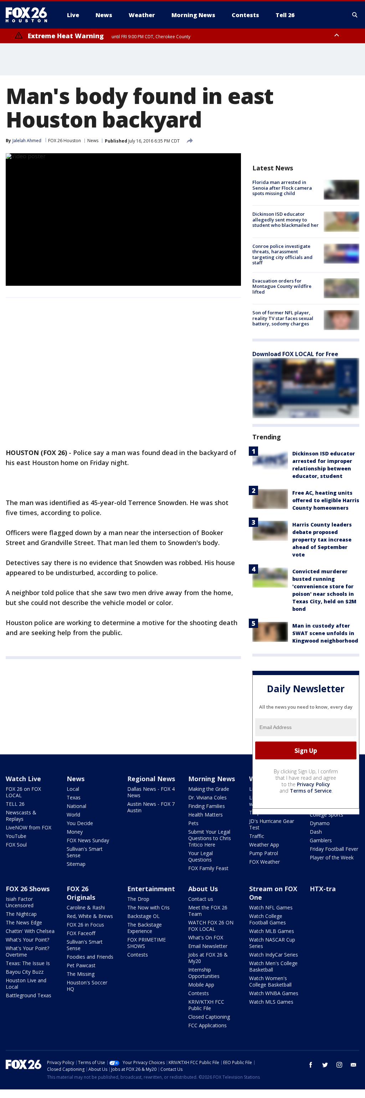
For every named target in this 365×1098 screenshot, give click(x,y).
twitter (325, 1064)
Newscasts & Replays (21, 815)
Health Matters (205, 814)
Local (73, 788)
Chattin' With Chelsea (30, 931)
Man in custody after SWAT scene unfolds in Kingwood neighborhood (325, 633)
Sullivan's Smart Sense (85, 852)
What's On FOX (205, 937)
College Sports (326, 814)
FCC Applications (207, 1025)
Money (75, 831)
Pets (193, 823)
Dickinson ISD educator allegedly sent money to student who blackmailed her (285, 219)
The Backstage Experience (144, 927)
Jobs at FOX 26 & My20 (208, 957)
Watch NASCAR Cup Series (272, 942)
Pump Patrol (263, 853)
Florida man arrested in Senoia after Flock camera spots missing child (282, 187)
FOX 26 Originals (81, 893)
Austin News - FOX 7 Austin (151, 807)
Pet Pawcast (81, 965)
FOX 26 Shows (28, 888)
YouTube (16, 836)
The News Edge (24, 922)
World (73, 814)
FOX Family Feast (208, 868)
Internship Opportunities (204, 972)
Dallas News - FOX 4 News (151, 792)
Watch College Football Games (267, 919)
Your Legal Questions (200, 856)
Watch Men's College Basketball (273, 966)
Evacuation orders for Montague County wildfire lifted (282, 286)
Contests (137, 954)
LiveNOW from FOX (28, 827)
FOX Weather (264, 861)
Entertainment (151, 888)
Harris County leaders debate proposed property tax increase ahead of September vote (322, 539)
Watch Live (23, 778)
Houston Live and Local (26, 983)
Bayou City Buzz (24, 971)
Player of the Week (332, 857)
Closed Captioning (209, 1016)
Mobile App (201, 984)
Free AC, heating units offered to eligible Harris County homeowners (325, 500)
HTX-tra (323, 888)
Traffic (256, 836)
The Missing (80, 973)
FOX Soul (16, 844)
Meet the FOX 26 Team (207, 910)
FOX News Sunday (88, 840)
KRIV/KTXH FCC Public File (206, 1005)
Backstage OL (143, 916)
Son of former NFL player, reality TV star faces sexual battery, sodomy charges (282, 318)
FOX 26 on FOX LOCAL (23, 792)
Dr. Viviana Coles (207, 797)
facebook (311, 1064)
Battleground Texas (28, 995)
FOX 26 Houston (64, 141)
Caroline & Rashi (86, 907)
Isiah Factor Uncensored (20, 902)
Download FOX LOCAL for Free (295, 354)
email (353, 1064)
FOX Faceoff (81, 933)
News (92, 141)
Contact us (200, 898)
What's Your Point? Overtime (27, 951)
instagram (339, 1064)
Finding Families (206, 806)
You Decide (80, 823)
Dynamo (320, 823)
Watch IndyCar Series (273, 954)
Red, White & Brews (90, 916)
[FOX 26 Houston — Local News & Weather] (29, 15)
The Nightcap (21, 913)
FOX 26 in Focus (85, 924)
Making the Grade (208, 788)
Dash (316, 831)
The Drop (138, 898)
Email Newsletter (207, 946)
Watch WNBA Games (273, 993)
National (76, 806)
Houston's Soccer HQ (87, 985)
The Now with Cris (148, 907)
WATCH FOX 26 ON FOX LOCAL (210, 925)
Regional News (151, 778)
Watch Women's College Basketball (270, 981)
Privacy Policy (313, 784)
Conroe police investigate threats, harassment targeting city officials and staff (282, 254)
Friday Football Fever (334, 848)
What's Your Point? (27, 939)
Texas (74, 797)
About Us (203, 888)
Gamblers (321, 840)
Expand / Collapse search (355, 15)
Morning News (211, 778)
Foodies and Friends (90, 956)
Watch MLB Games (271, 931)
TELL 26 (15, 803)
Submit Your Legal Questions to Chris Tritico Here (209, 838)
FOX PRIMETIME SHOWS (146, 942)
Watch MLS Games (271, 1001)
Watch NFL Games (271, 907)
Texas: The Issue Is (28, 963)
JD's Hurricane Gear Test (271, 824)
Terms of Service (310, 790)
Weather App (264, 844)
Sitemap (76, 863)
